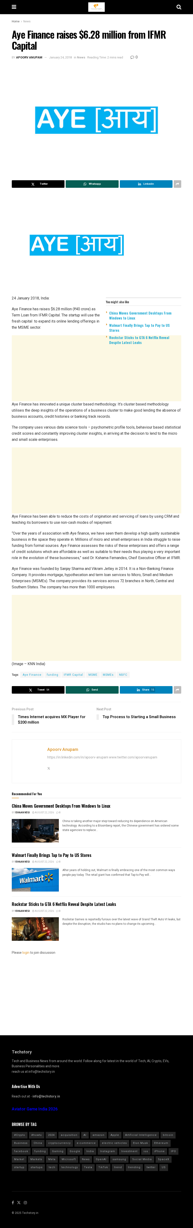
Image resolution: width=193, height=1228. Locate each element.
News (27, 21)
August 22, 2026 (44, 812)
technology (69, 1167)
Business (21, 1143)
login (25, 952)
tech (52, 1167)
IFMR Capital (73, 675)
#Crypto (19, 1135)
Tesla (88, 1167)
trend (118, 1167)
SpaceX (163, 1159)
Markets (36, 1159)
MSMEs (108, 675)
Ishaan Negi (22, 812)
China (38, 1143)
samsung (119, 1159)
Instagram (107, 1151)
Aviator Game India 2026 (35, 1109)
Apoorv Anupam (29, 57)
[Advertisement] (96, 385)
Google (75, 1151)
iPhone (159, 1151)
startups (37, 1167)
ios (146, 1151)
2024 (51, 1135)
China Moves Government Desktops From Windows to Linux (140, 315)
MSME (92, 675)
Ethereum (161, 1143)
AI (85, 1135)
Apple (115, 1135)
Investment (129, 1151)
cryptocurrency (59, 1143)
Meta (52, 1159)
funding (52, 675)
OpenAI (101, 1159)
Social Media (142, 1159)
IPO (173, 1151)
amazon (98, 1135)
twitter (151, 1167)
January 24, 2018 (60, 57)
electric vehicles (114, 1143)
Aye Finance (32, 675)
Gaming (58, 1151)
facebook (21, 1151)
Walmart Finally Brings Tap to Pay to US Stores (139, 328)
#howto (36, 1135)
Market (19, 1159)
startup (19, 1167)
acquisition (69, 1135)
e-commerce (86, 1143)
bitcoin (168, 1135)
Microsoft (69, 1159)
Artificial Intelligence (141, 1135)
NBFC (123, 675)
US (164, 1167)
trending (134, 1167)
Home (16, 21)
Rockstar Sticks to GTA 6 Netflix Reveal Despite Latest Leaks (139, 340)
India (90, 1151)
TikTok (103, 1167)
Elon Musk (140, 1143)
